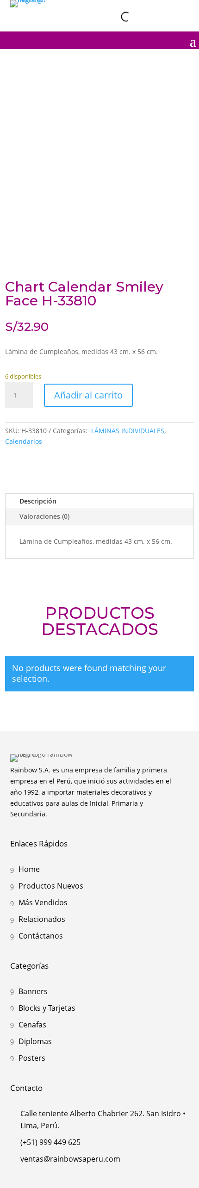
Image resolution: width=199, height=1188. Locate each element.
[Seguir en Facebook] (162, 8)
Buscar (107, 16)
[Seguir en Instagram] (143, 8)
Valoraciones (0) (44, 516)
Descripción (37, 501)
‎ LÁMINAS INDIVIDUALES (126, 430)
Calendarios (23, 441)
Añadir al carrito (88, 395)
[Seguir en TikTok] (181, 8)
